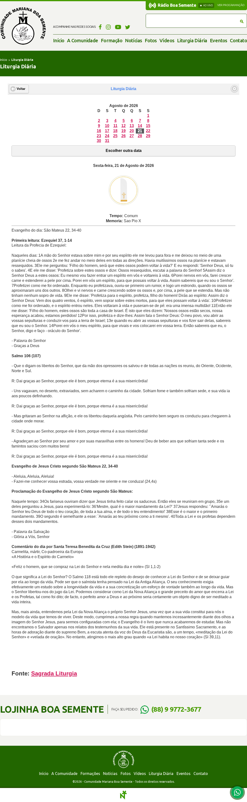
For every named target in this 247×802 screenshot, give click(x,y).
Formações (90, 773)
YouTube (118, 27)
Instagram (108, 27)
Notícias (133, 40)
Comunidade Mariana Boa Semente (23, 26)
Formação (111, 40)
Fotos (151, 40)
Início (58, 40)
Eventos (218, 40)
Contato (238, 40)
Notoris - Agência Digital (123, 795)
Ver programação (231, 5)
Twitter (128, 27)
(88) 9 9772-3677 (176, 709)
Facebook (99, 27)
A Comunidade (82, 40)
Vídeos (166, 40)
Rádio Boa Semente (177, 5)
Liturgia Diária (192, 40)
